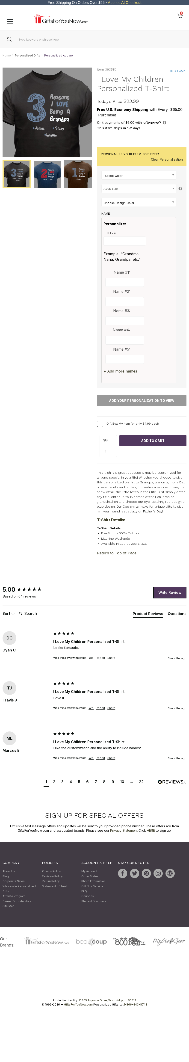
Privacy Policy (51, 871)
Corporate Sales (14, 881)
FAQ (84, 891)
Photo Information (93, 881)
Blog (6, 876)
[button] (46, 782)
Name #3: (121, 310)
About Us (9, 871)
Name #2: (121, 291)
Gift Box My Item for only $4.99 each (132, 423)
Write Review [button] (169, 592)
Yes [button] (91, 658)
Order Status (89, 876)
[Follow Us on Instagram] (158, 873)
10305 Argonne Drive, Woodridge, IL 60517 (107, 1000)
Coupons (87, 896)
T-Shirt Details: (111, 520)
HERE (151, 831)
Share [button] (111, 658)
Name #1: (122, 272)
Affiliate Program (14, 896)
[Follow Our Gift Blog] (170, 873)
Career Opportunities (17, 901)
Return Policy (51, 881)
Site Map (9, 906)
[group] (27, 590)
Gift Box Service (92, 886)
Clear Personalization (167, 159)
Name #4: (121, 330)
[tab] (148, 614)
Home (7, 55)
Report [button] (100, 658)
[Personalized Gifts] (61, 22)
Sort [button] (7, 613)
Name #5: (121, 349)
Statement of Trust (54, 886)
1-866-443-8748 (135, 1004)
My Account (89, 871)
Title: (111, 233)
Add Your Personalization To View (141, 400)
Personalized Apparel (59, 55)
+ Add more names (120, 371)
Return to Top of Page (116, 553)
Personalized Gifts (27, 55)
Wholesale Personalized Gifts (19, 889)
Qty (105, 440)
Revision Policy (52, 876)
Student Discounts (93, 901)
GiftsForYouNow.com (78, 1004)
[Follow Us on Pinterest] (146, 873)
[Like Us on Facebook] (122, 873)
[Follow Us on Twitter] (134, 873)
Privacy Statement (124, 831)
